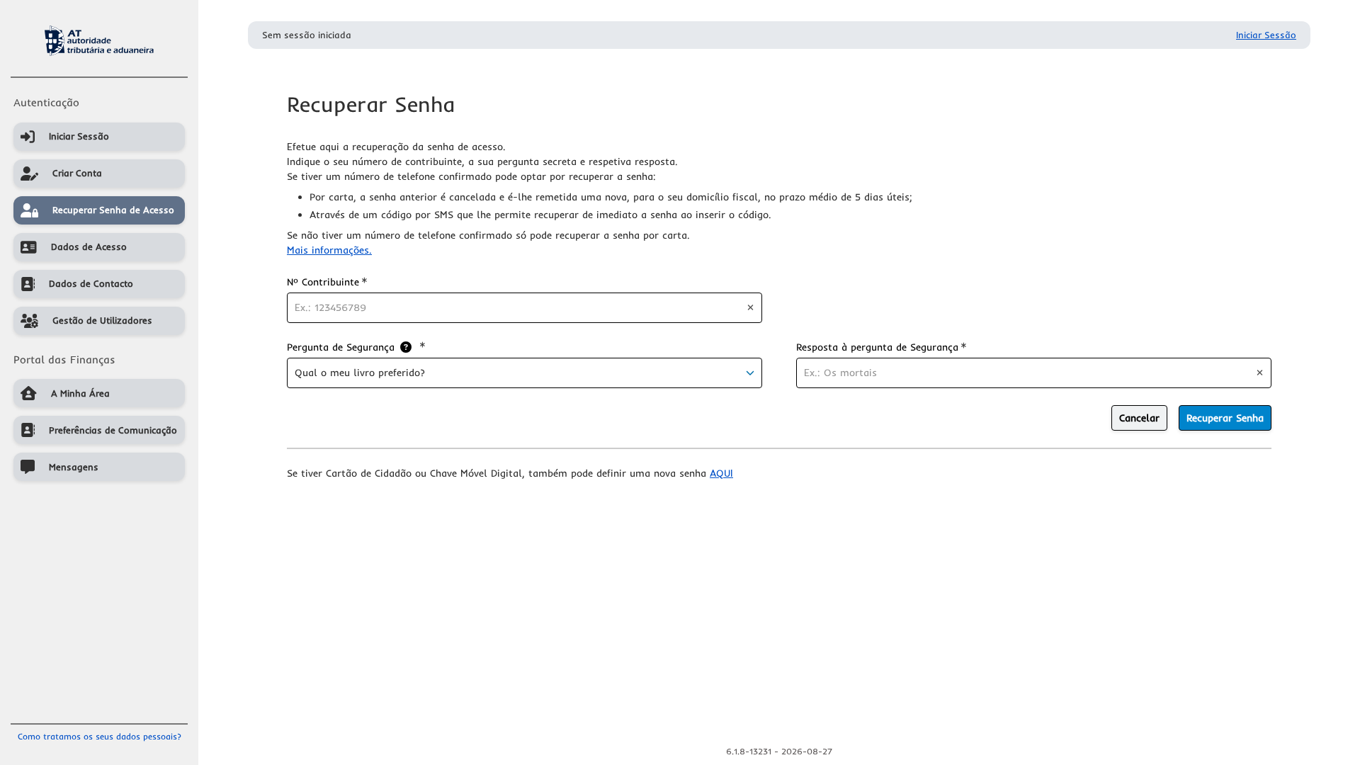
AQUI (721, 473)
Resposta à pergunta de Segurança (881, 346)
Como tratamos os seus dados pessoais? (99, 736)
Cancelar (1139, 418)
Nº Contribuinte (327, 281)
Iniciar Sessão (1266, 34)
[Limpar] (750, 307)
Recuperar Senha (1225, 418)
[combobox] (524, 372)
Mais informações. (329, 250)
